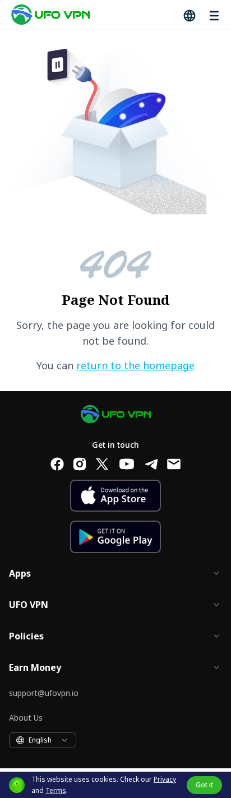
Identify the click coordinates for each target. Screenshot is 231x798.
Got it (204, 785)
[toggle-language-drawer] (188, 14)
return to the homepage (135, 365)
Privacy (165, 779)
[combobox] (42, 740)
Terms (55, 790)
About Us (26, 717)
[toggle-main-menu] (213, 14)
